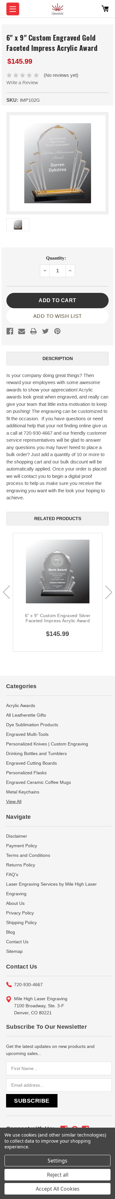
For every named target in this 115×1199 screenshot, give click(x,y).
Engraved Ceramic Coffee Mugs (38, 782)
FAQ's (12, 874)
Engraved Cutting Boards (31, 763)
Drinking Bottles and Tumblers (36, 753)
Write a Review (22, 82)
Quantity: (56, 258)
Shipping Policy (21, 922)
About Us (15, 903)
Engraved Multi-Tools (27, 734)
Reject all (57, 1174)
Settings (57, 1160)
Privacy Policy (20, 912)
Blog (10, 932)
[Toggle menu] (12, 9)
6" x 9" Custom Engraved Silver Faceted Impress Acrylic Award (58, 618)
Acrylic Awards (20, 705)
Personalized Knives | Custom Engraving (47, 743)
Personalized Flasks (26, 772)
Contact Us (17, 941)
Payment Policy (21, 845)
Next (108, 592)
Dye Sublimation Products (32, 724)
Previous (6, 592)
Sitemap (14, 951)
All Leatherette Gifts (26, 715)
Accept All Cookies (58, 1188)
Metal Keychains (22, 791)
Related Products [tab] (57, 518)
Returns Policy (20, 864)
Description (57, 358)
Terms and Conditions (28, 855)
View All (13, 801)
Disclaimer (16, 836)
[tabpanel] (57, 592)
